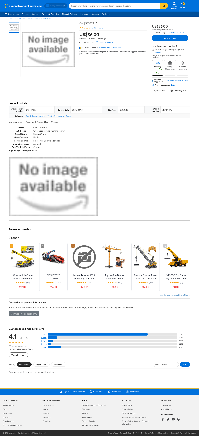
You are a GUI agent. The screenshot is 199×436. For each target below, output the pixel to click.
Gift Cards (47, 421)
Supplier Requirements (12, 425)
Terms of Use (127, 405)
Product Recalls (88, 421)
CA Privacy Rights (129, 413)
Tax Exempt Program (90, 425)
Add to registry (179, 90)
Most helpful (59, 364)
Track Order (116, 391)
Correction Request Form (24, 313)
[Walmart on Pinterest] (178, 419)
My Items (106, 14)
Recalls (85, 413)
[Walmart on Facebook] (162, 419)
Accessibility (87, 417)
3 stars (43, 341)
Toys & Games (20, 19)
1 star (44, 347)
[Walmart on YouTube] (173, 419)
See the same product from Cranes (175, 294)
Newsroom (7, 413)
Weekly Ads (134, 391)
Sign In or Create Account (74, 391)
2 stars (43, 344)
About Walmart (9, 405)
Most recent (24, 364)
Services (25, 14)
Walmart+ (47, 417)
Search (185, 364)
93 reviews (98, 28)
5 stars (43, 334)
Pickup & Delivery (69, 14)
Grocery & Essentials (50, 14)
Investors (6, 417)
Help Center (98, 391)
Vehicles (30, 19)
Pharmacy (84, 14)
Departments (13, 14)
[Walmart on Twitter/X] (168, 419)
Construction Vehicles (43, 19)
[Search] (164, 6)
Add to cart (170, 38)
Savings (35, 14)
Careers (95, 14)
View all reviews (18, 355)
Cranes (68, 116)
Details (173, 85)
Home (11, 19)
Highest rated (41, 364)
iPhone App (166, 405)
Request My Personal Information (135, 417)
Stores (45, 409)
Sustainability (8, 421)
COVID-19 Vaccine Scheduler (94, 405)
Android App (166, 409)
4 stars (43, 338)
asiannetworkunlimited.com (110, 47)
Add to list (161, 90)
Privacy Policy (127, 409)
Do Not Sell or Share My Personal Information (150, 433)
